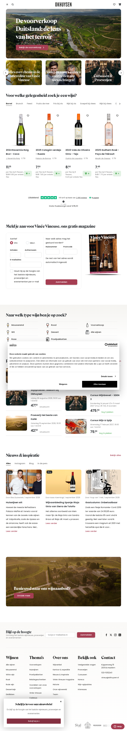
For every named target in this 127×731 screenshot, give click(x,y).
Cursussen (82, 674)
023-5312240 (106, 672)
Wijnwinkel (57, 664)
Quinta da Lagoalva (73, 158)
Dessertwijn (11, 689)
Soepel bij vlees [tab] (88, 103)
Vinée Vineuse (35, 693)
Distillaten (10, 694)
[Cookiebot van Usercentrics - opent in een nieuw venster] (106, 345)
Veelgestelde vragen (87, 664)
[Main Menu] (7, 4)
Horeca (81, 679)
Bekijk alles (115, 455)
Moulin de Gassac (103, 158)
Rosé (8, 679)
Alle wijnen (10, 664)
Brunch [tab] (19, 103)
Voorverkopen (35, 664)
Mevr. (32, 243)
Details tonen (107, 376)
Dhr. (16, 243)
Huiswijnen (33, 669)
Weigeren (63, 384)
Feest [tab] (29, 103)
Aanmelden (61, 282)
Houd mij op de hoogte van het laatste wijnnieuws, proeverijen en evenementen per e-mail (27, 276)
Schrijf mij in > (34, 721)
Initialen (13, 250)
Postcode (67, 246)
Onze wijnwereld (60, 689)
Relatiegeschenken (37, 679)
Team (55, 694)
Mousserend (11, 669)
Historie (56, 684)
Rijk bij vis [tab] (71, 103)
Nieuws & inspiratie (61, 674)
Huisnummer (51, 246)
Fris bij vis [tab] (58, 103)
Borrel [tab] (9, 103)
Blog (31, 463)
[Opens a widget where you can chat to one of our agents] (118, 727)
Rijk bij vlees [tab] (105, 103)
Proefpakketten (36, 674)
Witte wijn (10, 674)
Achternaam (30, 250)
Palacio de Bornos (43, 158)
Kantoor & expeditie (61, 669)
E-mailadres (15, 259)
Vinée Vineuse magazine (63, 679)
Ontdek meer (23, 595)
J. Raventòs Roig (13, 158)
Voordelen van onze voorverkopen (38, 686)
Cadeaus (33, 698)
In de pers (42, 463)
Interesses (82, 689)
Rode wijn (10, 684)
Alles (8, 463)
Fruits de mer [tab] (42, 103)
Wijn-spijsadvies (85, 684)
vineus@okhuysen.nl (110, 677)
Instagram (20, 463)
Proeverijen (82, 669)
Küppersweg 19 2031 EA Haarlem (108, 666)
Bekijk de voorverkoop (30, 47)
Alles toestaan (100, 384)
